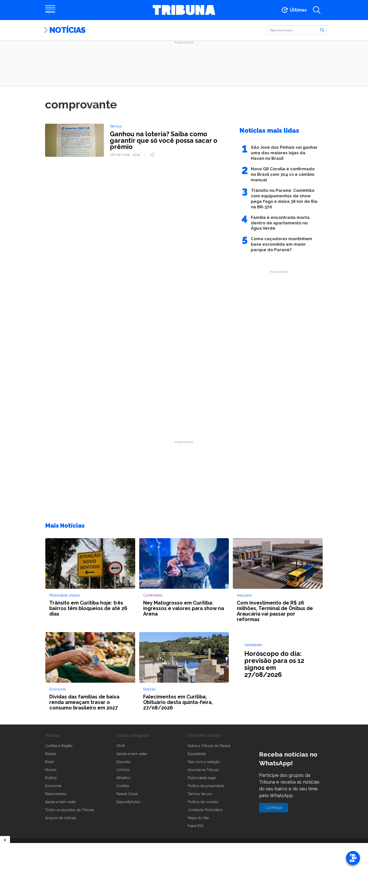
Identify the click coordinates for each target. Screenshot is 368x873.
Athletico (123, 778)
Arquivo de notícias (60, 818)
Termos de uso (200, 794)
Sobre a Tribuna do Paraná (209, 746)
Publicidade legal (202, 778)
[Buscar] (322, 30)
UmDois (122, 770)
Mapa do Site (198, 818)
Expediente (197, 754)
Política (51, 778)
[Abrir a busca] (317, 10)
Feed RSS (195, 826)
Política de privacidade (206, 786)
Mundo (51, 770)
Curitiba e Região (59, 746)
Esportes (123, 762)
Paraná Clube (127, 794)
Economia (53, 786)
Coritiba (122, 786)
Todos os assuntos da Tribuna (69, 810)
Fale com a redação (204, 762)
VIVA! (120, 746)
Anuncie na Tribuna (203, 770)
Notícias (67, 30)
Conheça (273, 807)
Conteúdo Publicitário (205, 810)
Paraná (50, 754)
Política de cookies (203, 802)
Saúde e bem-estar (60, 802)
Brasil (49, 762)
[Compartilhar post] (153, 154)
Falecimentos (56, 794)
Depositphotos (128, 802)
